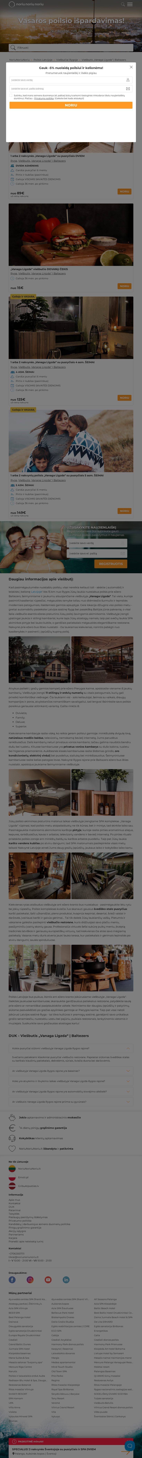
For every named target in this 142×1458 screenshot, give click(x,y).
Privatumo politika (44, 98)
